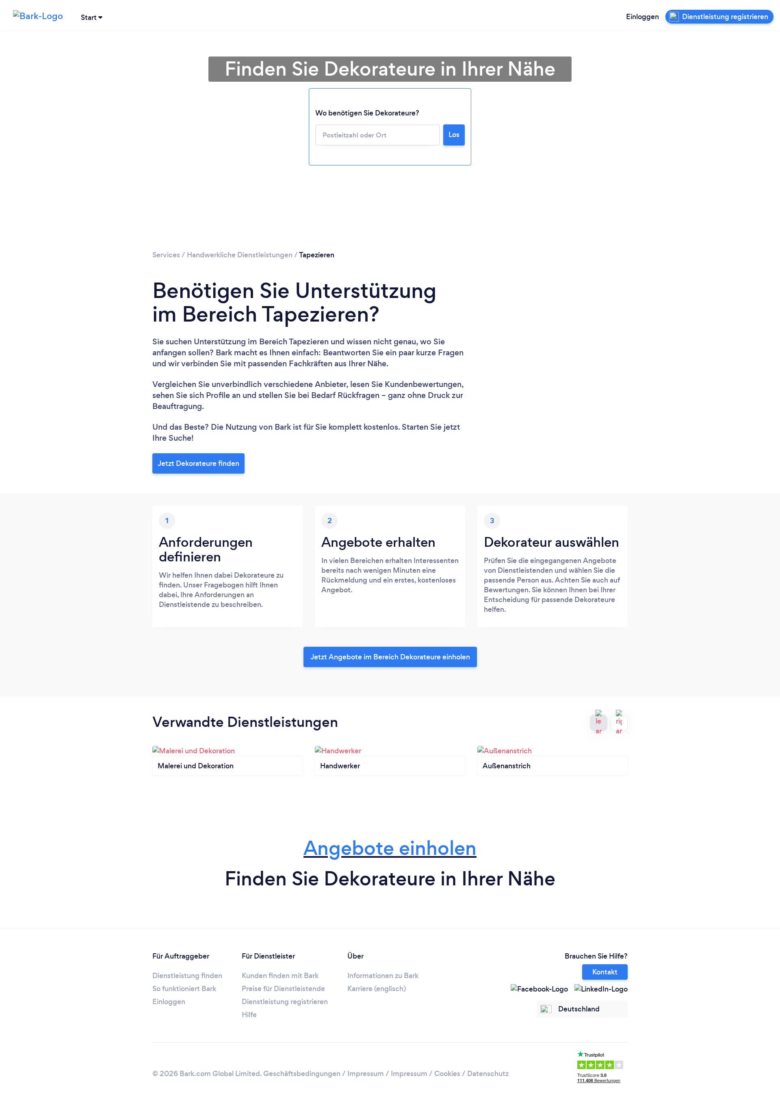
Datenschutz (488, 1073)
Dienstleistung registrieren (285, 1002)
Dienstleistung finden (187, 976)
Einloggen (642, 17)
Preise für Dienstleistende (283, 989)
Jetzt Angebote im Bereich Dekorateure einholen (390, 657)
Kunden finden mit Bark (280, 976)
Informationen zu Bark (382, 976)
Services (166, 255)
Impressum (365, 1073)
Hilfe (249, 1015)
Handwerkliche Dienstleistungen (239, 255)
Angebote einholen (390, 848)
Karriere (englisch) (376, 989)
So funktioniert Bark (184, 989)
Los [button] (453, 134)
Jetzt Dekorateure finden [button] (198, 463)
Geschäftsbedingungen (301, 1073)
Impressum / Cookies (425, 1073)
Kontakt (605, 972)
